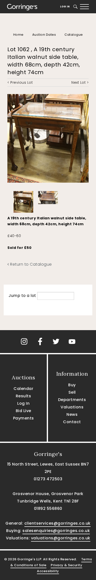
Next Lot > (80, 82)
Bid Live (23, 411)
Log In (65, 6)
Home (18, 34)
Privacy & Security (66, 565)
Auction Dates (44, 34)
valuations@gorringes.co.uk (60, 538)
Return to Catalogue (30, 264)
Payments (23, 418)
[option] (23, 200)
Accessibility (48, 571)
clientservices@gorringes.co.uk (57, 523)
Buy (72, 385)
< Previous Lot (20, 82)
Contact (72, 422)
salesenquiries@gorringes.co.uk (56, 530)
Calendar (23, 388)
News (72, 414)
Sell (72, 392)
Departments (72, 400)
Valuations (72, 407)
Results (23, 396)
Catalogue (73, 34)
